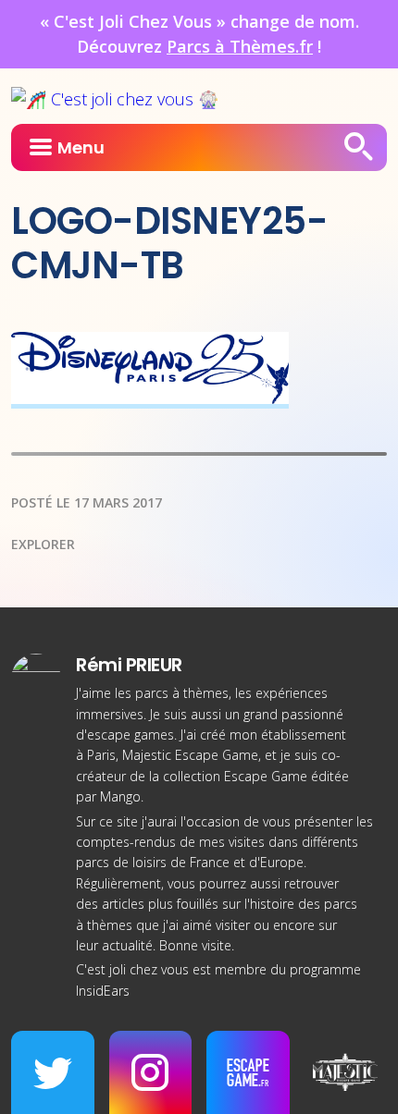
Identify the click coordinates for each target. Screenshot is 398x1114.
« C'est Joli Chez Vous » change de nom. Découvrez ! (199, 33)
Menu (81, 147)
